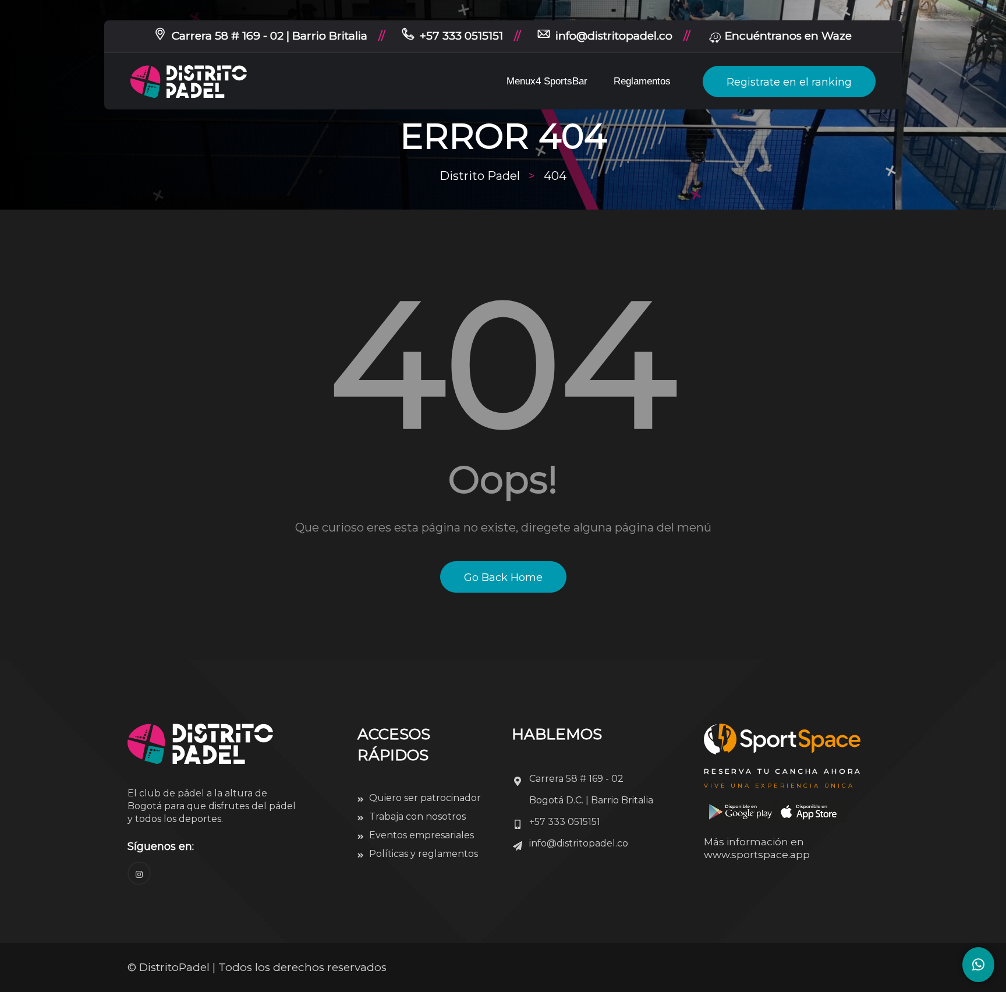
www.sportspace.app (757, 854)
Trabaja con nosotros (417, 816)
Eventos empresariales (421, 835)
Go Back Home (503, 577)
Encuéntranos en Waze (788, 36)
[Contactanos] (978, 964)
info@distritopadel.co (613, 36)
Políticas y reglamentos (423, 853)
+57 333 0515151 (461, 36)
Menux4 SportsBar (546, 81)
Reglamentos (642, 81)
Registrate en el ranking (789, 82)
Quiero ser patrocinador (425, 797)
